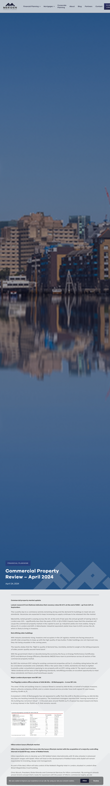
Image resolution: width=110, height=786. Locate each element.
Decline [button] (96, 781)
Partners (88, 6)
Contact (98, 6)
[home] (10, 6)
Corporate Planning (61, 6)
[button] (31, 6)
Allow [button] (84, 781)
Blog (80, 6)
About (72, 6)
